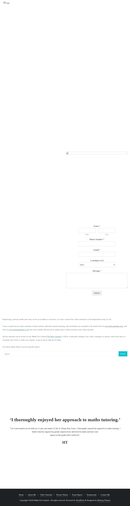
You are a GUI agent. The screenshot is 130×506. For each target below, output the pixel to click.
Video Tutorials (46, 495)
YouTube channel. (54, 337)
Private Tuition (62, 495)
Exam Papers (77, 495)
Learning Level (96, 260)
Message (97, 271)
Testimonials (91, 495)
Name (97, 226)
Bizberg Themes (103, 500)
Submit (97, 293)
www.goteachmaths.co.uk (19, 330)
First (87, 234)
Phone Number (97, 239)
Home (21, 495)
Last (106, 234)
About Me (32, 495)
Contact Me (105, 495)
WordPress (80, 500)
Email (97, 250)
